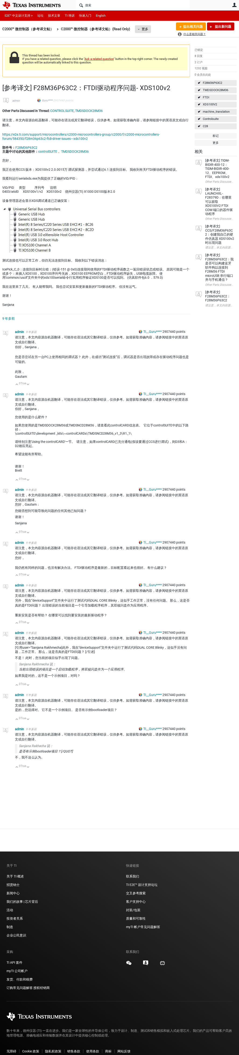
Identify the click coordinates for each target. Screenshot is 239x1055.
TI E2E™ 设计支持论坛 (142, 885)
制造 (10, 927)
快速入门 (85, 15)
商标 (108, 1051)
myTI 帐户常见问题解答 (143, 927)
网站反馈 (123, 1051)
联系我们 (132, 876)
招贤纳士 (13, 885)
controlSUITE (47, 151)
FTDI (206, 97)
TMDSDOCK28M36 (215, 90)
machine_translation (216, 111)
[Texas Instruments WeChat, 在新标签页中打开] (129, 964)
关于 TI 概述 (15, 876)
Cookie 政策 (30, 1051)
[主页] (35, 5)
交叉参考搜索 (136, 893)
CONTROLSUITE (62, 111)
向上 (17, 385)
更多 (145, 29)
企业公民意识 (16, 935)
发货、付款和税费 (20, 979)
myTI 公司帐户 (17, 971)
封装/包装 (133, 910)
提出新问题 (222, 26)
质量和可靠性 (136, 918)
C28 (205, 126)
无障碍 (11, 1051)
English (100, 15)
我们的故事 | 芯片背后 (22, 901)
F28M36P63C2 (212, 83)
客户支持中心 (136, 901)
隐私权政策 (53, 1051)
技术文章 (54, 15)
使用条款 (92, 1051)
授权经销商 (41, 988)
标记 (216, 135)
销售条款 (73, 1051)
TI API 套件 (14, 962)
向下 (28, 385)
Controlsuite (211, 119)
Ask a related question (99, 59)
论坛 (40, 15)
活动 (10, 910)
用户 (234, 5)
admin (16, 100)
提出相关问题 (193, 26)
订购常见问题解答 (20, 988)
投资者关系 (15, 918)
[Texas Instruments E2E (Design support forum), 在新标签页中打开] (145, 964)
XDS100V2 (210, 104)
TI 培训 (69, 15)
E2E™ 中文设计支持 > (19, 15)
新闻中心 (13, 893)
